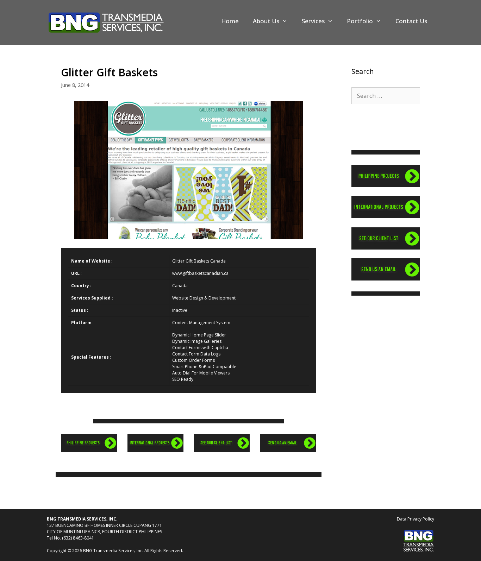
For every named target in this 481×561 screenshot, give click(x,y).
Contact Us (411, 21)
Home (230, 21)
